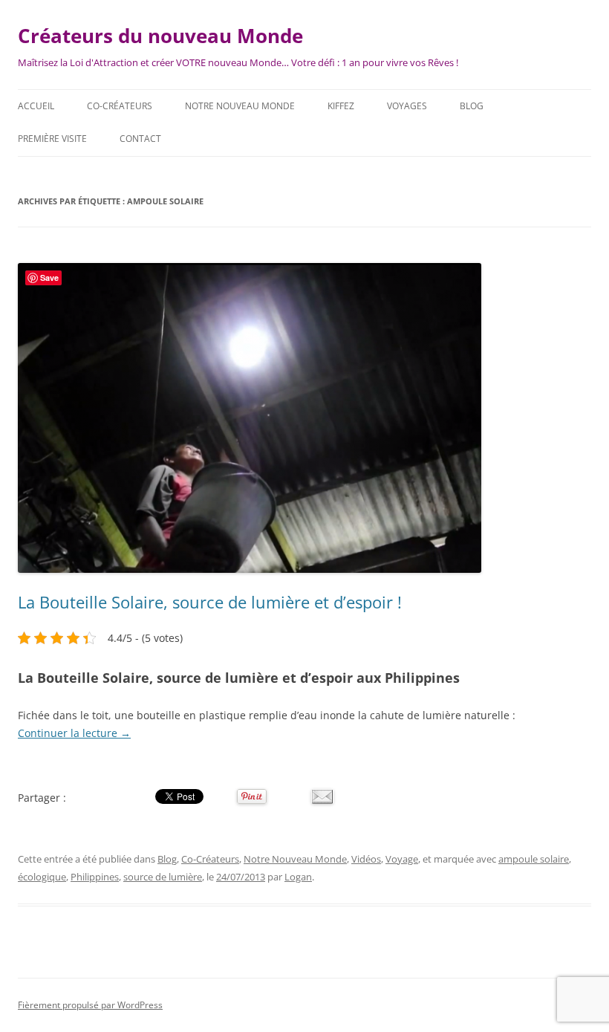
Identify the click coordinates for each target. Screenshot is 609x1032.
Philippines (95, 876)
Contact (140, 138)
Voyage (401, 859)
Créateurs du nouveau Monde (160, 35)
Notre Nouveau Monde (240, 106)
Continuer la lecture (74, 733)
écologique (42, 876)
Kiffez (341, 106)
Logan (298, 876)
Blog (471, 106)
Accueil (36, 106)
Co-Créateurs (119, 106)
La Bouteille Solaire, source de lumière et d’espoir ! (210, 602)
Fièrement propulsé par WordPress (90, 1005)
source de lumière (162, 876)
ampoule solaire (533, 859)
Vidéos (366, 859)
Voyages (407, 106)
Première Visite (52, 138)
